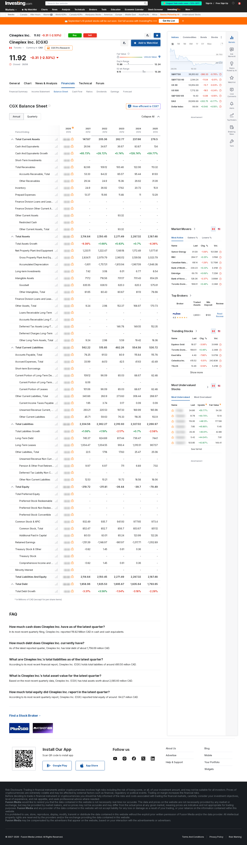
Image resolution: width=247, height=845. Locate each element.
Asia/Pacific (144, 14)
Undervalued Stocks (191, 14)
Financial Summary (18, 91)
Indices (175, 37)
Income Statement (41, 91)
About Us (171, 748)
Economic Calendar (134, 9)
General (14, 83)
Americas (108, 14)
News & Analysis (46, 83)
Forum (100, 83)
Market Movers (181, 229)
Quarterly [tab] (32, 116)
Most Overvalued (202, 397)
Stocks (11, 14)
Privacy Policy (216, 837)
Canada (23, 14)
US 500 (175, 90)
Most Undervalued (180, 397)
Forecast (127, 91)
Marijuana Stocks (93, 14)
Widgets (209, 769)
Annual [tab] (16, 116)
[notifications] (233, 3)
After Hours (35, 14)
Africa (154, 14)
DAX (173, 101)
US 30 (174, 85)
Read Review (219, 315)
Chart (27, 83)
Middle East (130, 14)
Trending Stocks (182, 331)
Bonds (203, 37)
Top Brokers (179, 295)
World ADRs (61, 14)
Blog (207, 748)
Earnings (115, 91)
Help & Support (174, 762)
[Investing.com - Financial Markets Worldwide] (18, 3)
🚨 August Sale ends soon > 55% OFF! (181, 3)
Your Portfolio (212, 762)
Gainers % (193, 237)
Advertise (171, 755)
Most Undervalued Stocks (183, 387)
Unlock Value (150, 57)
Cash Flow (77, 91)
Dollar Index (177, 106)
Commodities (189, 37)
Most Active (177, 237)
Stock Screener (155, 9)
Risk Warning (235, 837)
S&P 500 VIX (177, 96)
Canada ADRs (76, 14)
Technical (85, 83)
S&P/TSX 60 (177, 79)
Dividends (102, 91)
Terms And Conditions (193, 837)
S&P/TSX (176, 74)
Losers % (207, 237)
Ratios (89, 91)
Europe (118, 14)
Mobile (208, 755)
